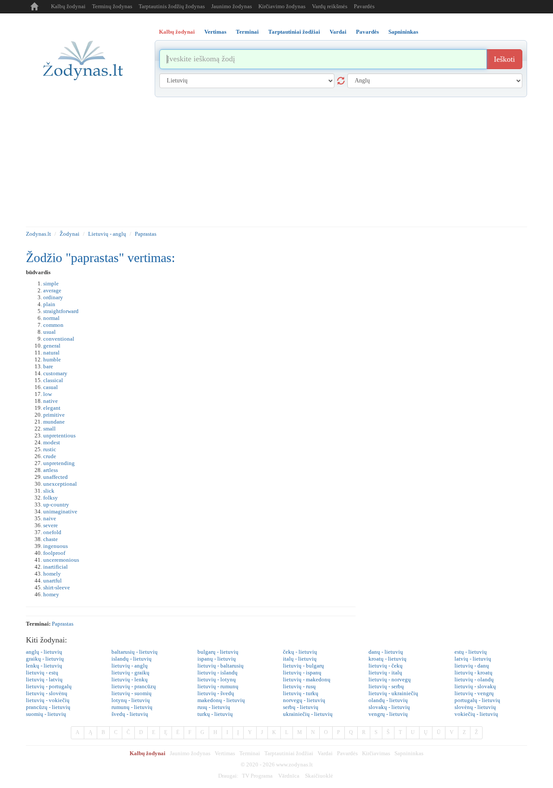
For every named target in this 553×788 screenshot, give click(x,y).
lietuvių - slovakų (475, 686)
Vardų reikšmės (329, 6)
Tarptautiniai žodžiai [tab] (294, 31)
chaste (50, 539)
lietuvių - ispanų (302, 672)
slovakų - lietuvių (389, 707)
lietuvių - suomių (131, 693)
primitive (54, 414)
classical (53, 380)
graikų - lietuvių (45, 658)
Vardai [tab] (338, 31)
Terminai (249, 753)
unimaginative (60, 511)
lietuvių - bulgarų (303, 665)
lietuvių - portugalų (49, 686)
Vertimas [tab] (215, 31)
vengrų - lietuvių (388, 714)
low (47, 394)
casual (50, 387)
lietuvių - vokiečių (48, 700)
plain (49, 304)
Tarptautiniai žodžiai (288, 753)
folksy (50, 497)
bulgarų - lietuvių (217, 652)
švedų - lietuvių (129, 714)
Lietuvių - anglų (107, 234)
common (53, 325)
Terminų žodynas (112, 6)
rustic (49, 449)
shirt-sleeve (56, 587)
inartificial (55, 566)
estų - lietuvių (470, 652)
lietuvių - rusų (299, 686)
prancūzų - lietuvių (48, 707)
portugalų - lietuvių (477, 700)
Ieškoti (504, 59)
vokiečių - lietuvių (476, 714)
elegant (51, 408)
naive (49, 518)
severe (50, 525)
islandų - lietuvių (131, 658)
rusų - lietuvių (213, 707)
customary (55, 373)
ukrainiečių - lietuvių (308, 714)
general (51, 345)
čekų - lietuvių (300, 652)
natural (51, 352)
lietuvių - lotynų (216, 679)
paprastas (62, 623)
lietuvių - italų (385, 672)
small (49, 428)
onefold (52, 532)
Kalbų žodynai (68, 6)
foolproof (54, 553)
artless (50, 470)
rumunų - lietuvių (132, 707)
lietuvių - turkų (300, 693)
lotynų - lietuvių (130, 700)
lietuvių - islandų (217, 672)
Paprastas (145, 234)
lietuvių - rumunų (217, 686)
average (52, 290)
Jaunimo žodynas (231, 6)
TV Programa (257, 775)
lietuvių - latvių (44, 679)
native (50, 401)
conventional (58, 338)
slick (48, 490)
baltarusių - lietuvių (134, 652)
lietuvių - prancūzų (133, 686)
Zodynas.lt (38, 234)
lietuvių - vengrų (474, 693)
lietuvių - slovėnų (46, 693)
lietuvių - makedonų (307, 679)
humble (52, 359)
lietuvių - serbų (386, 686)
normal (51, 318)
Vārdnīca (288, 775)
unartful (52, 580)
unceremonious (61, 560)
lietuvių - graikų (130, 672)
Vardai (325, 753)
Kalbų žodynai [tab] (177, 31)
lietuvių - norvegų (390, 679)
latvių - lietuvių (472, 658)
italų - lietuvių (300, 658)
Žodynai (69, 234)
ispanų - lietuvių (216, 658)
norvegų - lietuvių (304, 700)
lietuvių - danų (471, 665)
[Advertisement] (276, 161)
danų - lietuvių (386, 652)
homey (51, 594)
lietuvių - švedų (215, 693)
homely (52, 573)
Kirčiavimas (376, 753)
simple (51, 283)
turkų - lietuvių (215, 714)
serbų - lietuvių (300, 707)
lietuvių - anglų (129, 665)
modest (51, 442)
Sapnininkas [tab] (403, 31)
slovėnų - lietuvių (475, 707)
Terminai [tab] (247, 31)
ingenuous (55, 546)
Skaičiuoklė (319, 775)
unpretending (59, 463)
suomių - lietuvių (46, 714)
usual (49, 332)
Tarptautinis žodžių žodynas (172, 6)
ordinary (53, 297)
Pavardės (364, 6)
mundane (54, 421)
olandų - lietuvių (388, 700)
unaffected (55, 477)
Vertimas (225, 753)
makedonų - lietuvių (221, 700)
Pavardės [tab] (367, 31)
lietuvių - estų (42, 672)
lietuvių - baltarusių (220, 665)
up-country (56, 504)
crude (49, 456)
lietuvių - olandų (474, 679)
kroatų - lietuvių (388, 658)
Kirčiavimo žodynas (281, 6)
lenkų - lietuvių (44, 665)
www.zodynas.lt (294, 764)
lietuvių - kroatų (473, 672)
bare (48, 366)
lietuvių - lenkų (129, 679)
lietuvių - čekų (386, 665)
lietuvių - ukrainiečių (393, 693)
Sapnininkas (408, 753)
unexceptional (60, 484)
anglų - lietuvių (44, 652)
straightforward (61, 311)
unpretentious (59, 435)
